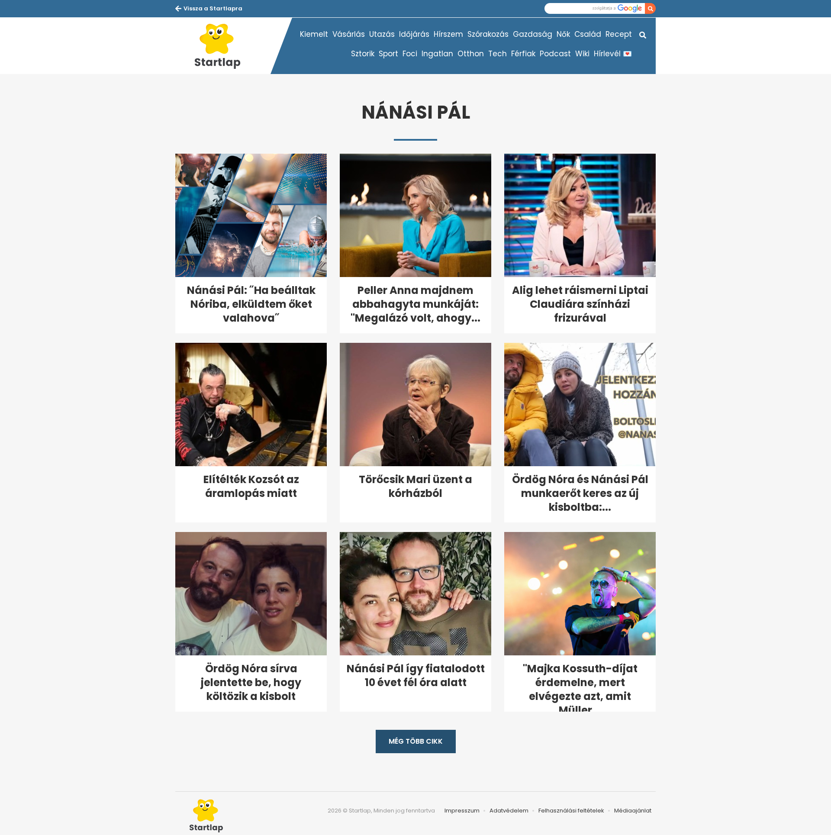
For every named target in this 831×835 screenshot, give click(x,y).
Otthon (470, 53)
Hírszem (448, 34)
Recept (619, 34)
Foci (410, 53)
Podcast (555, 53)
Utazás (382, 34)
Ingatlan (437, 53)
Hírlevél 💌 (613, 53)
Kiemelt (314, 34)
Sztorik (362, 53)
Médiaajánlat (632, 810)
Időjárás (414, 34)
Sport (388, 53)
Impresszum (462, 810)
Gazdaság (532, 34)
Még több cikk (416, 741)
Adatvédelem (509, 810)
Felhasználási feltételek (571, 810)
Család (587, 34)
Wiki (582, 53)
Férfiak (523, 53)
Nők (563, 34)
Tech (497, 53)
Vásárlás (348, 34)
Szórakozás (488, 34)
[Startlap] (223, 46)
